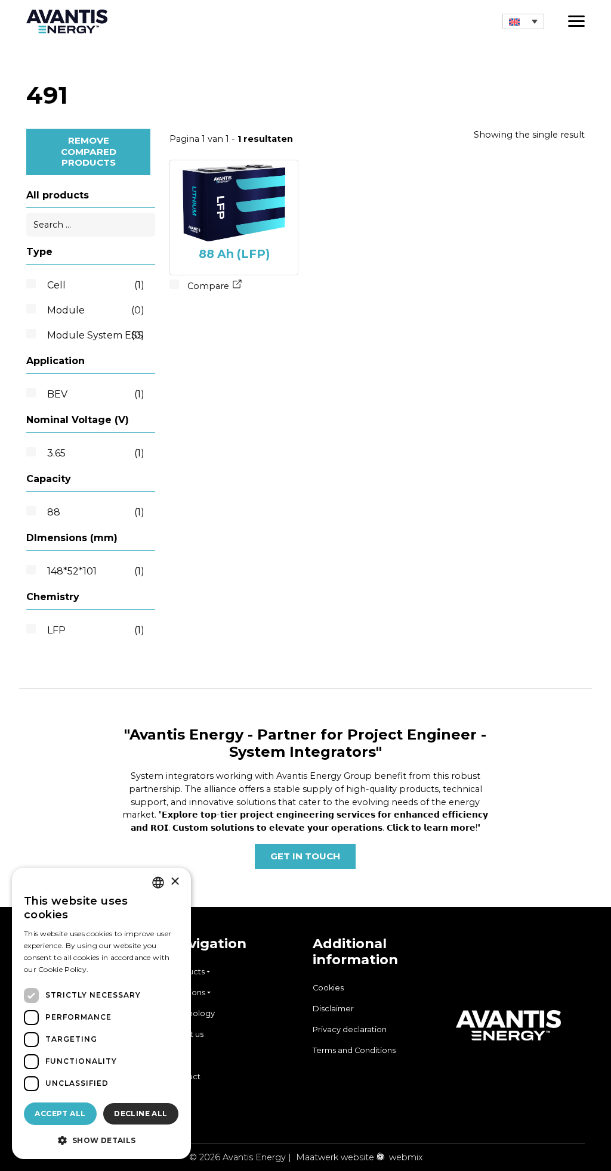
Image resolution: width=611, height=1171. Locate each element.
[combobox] (158, 883)
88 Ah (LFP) (234, 254)
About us (186, 1034)
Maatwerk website (335, 1157)
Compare (207, 286)
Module (95, 310)
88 (95, 512)
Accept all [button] (60, 1113)
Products (187, 971)
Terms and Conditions (354, 1050)
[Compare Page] (237, 286)
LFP (95, 630)
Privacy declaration (350, 1029)
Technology (192, 1013)
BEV (95, 394)
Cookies (328, 987)
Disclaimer (333, 1008)
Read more (110, 969)
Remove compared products (88, 151)
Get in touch (305, 856)
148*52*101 (95, 571)
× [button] (174, 881)
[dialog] (101, 1013)
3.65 (95, 453)
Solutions (187, 992)
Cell (95, 285)
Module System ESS (95, 335)
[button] (523, 21)
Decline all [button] (140, 1113)
